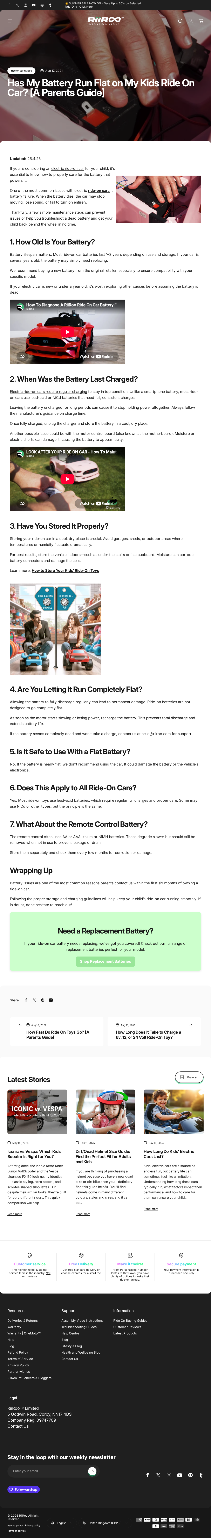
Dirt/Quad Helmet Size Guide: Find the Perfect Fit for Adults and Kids (103, 1156)
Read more (14, 1214)
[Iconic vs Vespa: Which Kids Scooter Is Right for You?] (37, 1112)
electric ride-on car (67, 168)
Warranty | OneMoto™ (24, 1333)
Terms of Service (20, 1359)
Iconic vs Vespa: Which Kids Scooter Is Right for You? (34, 1154)
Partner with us (18, 1372)
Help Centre (70, 1333)
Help (10, 1340)
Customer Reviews (127, 1327)
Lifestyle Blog (71, 1346)
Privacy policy (32, 1525)
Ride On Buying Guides (130, 1321)
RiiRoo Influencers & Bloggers (29, 1378)
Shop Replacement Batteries (105, 961)
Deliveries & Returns (22, 1321)
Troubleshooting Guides (79, 1327)
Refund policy (15, 1525)
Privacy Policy (18, 1365)
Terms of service (16, 1530)
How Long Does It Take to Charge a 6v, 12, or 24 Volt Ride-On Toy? (148, 1035)
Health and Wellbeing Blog (80, 1352)
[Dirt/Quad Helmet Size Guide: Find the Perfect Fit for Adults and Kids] (106, 1112)
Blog (10, 1346)
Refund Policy (17, 1352)
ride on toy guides (21, 70)
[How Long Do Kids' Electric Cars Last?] (174, 1112)
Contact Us (69, 1359)
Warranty (14, 1327)
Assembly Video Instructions (82, 1321)
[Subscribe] (92, 1471)
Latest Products (125, 1333)
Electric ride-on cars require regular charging (48, 391)
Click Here (86, 6)
